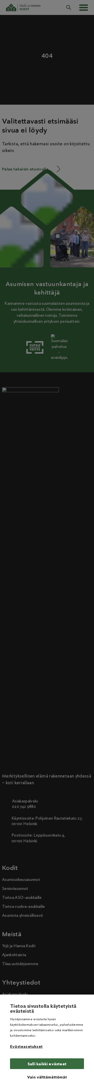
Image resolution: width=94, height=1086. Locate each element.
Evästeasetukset (26, 1047)
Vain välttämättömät (47, 1077)
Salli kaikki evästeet (47, 1064)
